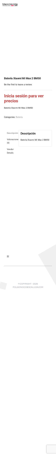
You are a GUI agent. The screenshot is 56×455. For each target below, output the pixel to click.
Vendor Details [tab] (10, 151)
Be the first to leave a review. (18, 84)
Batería (19, 117)
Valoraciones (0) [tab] (12, 141)
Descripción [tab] (12, 133)
